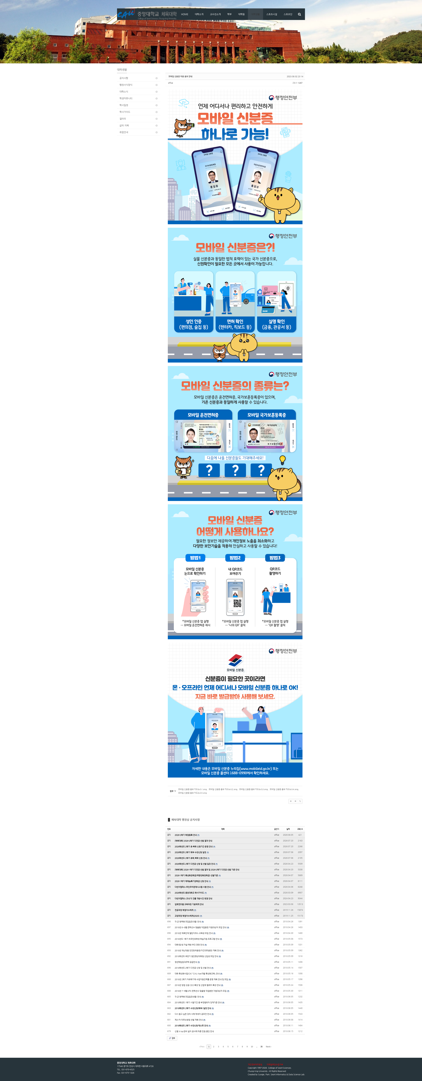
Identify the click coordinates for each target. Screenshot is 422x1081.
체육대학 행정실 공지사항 (185, 819)
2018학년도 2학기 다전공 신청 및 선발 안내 (193, 968)
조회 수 (300, 829)
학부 (229, 14)
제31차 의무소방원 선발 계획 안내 (189, 1020)
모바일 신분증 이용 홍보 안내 (180, 76)
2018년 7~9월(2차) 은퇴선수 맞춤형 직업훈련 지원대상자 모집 (201, 991)
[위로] (290, 801)
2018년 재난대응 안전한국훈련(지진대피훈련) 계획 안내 (198, 950)
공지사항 (124, 78)
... (256, 1047)
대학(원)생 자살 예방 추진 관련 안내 (189, 945)
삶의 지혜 (124, 125)
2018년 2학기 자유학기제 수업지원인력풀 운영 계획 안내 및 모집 (201, 979)
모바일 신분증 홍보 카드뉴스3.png (253, 789)
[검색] (299, 14)
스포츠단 (288, 14)
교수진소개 (215, 14)
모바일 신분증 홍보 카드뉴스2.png (223, 789)
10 (252, 1047)
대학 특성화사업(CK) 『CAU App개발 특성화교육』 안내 (197, 973)
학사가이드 (125, 112)
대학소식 (124, 91)
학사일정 (124, 105)
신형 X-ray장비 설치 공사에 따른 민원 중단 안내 (194, 1031)
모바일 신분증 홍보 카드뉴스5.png (192, 793)
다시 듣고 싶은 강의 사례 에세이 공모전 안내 (193, 1014)
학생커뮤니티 (126, 98)
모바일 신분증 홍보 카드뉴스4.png (284, 789)
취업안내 (124, 132)
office (170, 83)
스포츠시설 (271, 14)
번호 (169, 829)
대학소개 (199, 14)
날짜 (288, 829)
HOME (184, 14)
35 (261, 1047)
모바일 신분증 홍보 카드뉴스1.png (192, 789)
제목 (223, 829)
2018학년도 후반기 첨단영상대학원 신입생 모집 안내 (197, 956)
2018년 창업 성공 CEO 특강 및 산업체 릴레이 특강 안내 (198, 985)
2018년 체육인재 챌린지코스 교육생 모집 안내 (194, 933)
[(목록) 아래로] (295, 801)
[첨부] (300, 801)
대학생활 (255, 14)
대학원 (241, 14)
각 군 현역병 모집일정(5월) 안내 (188, 921)
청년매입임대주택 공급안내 (186, 962)
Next (268, 1047)
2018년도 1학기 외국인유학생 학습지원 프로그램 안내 (197, 939)
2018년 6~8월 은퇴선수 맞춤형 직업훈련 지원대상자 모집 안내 (201, 927)
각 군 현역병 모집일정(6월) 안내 (188, 997)
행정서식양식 (126, 84)
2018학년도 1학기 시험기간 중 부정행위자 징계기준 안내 (198, 1002)
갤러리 (123, 118)
